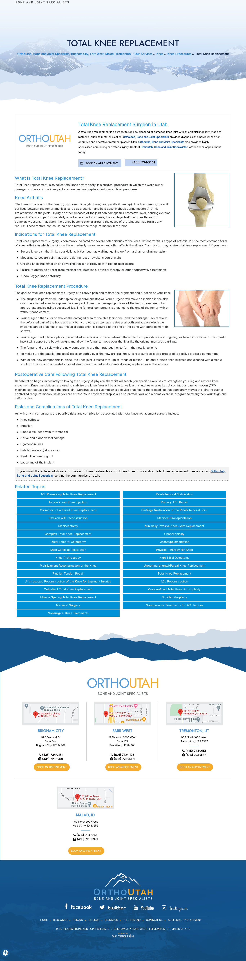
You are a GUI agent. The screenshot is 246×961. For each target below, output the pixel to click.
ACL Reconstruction (174, 581)
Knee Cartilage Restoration (68, 550)
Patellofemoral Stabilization (174, 494)
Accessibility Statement (185, 919)
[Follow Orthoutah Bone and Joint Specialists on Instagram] (175, 908)
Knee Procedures (179, 54)
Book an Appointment (52, 767)
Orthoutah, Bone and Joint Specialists (146, 137)
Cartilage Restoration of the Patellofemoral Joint (174, 510)
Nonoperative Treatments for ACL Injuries (174, 605)
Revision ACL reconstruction (68, 518)
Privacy (78, 919)
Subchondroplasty (174, 597)
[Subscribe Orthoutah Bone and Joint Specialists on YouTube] (144, 907)
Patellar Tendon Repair (68, 573)
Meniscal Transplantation (174, 518)
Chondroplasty (174, 534)
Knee (159, 54)
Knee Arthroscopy (68, 557)
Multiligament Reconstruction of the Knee (68, 565)
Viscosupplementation (174, 542)
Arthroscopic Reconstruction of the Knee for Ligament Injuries (68, 581)
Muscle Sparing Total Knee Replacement (68, 597)
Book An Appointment (101, 163)
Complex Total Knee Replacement (68, 534)
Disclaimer (60, 919)
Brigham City (51, 730)
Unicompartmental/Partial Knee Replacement (174, 565)
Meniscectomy (68, 526)
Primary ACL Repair (174, 502)
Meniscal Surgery (68, 605)
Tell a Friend (132, 919)
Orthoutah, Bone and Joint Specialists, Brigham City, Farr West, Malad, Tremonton (74, 54)
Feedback (111, 919)
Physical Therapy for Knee (174, 550)
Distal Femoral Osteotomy (68, 542)
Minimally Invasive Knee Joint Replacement (174, 526)
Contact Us (154, 919)
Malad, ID (85, 815)
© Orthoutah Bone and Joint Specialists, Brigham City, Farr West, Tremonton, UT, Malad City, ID (123, 928)
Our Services (143, 54)
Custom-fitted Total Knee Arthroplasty (174, 589)
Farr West (122, 730)
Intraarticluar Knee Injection (68, 502)
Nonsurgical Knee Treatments (68, 613)
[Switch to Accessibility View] (5, 952)
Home (44, 919)
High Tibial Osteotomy (174, 557)
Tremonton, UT (194, 730)
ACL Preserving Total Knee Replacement (68, 494)
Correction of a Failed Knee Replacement (68, 510)
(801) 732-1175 (124, 755)
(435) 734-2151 (143, 162)
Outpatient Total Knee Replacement (68, 589)
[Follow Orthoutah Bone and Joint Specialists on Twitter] (113, 907)
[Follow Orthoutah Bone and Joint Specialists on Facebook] (78, 906)
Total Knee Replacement (174, 573)
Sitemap (94, 919)
